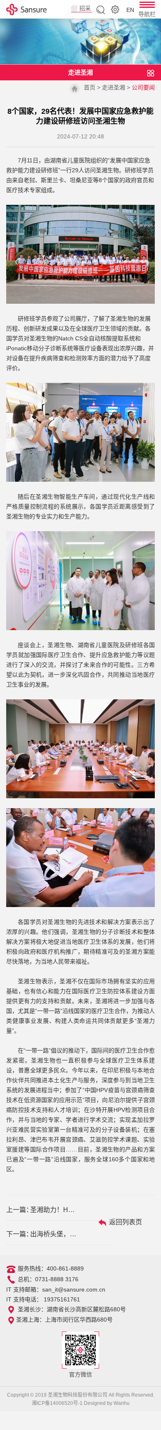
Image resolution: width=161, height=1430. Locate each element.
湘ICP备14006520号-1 (57, 1403)
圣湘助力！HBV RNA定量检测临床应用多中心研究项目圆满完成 (54, 1209)
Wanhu (122, 1403)
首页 (89, 87)
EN (130, 10)
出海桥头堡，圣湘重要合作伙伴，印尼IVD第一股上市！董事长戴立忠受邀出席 (54, 1234)
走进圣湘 (113, 87)
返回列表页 (124, 1222)
